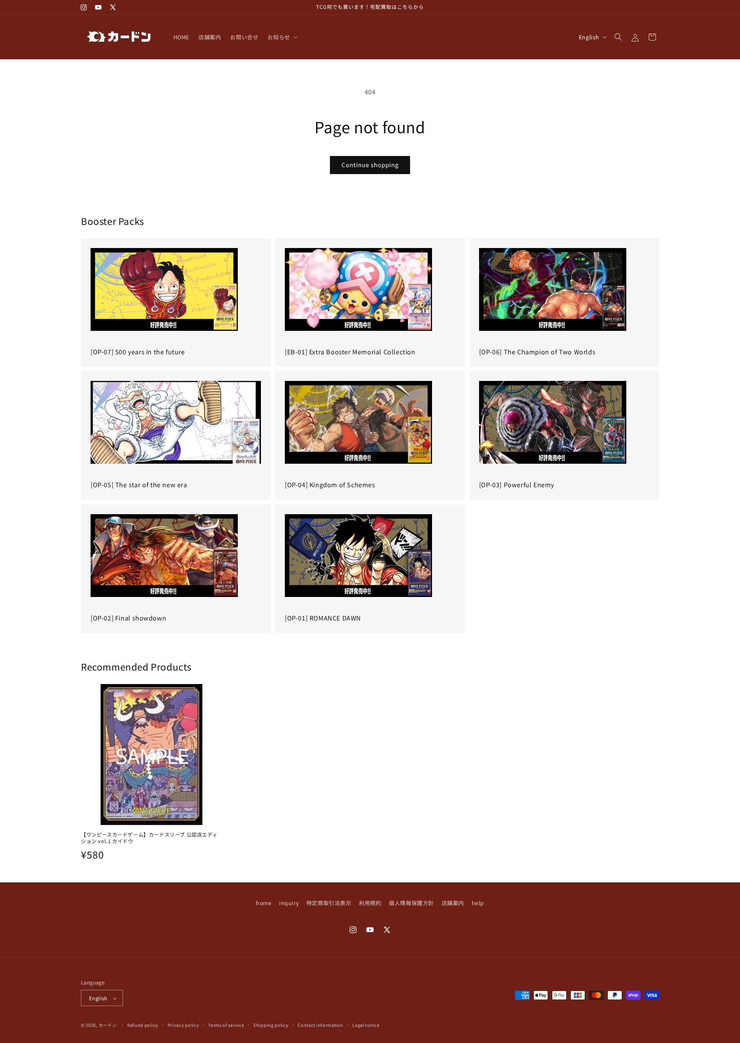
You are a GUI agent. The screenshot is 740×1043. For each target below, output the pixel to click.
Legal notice (365, 1025)
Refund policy (142, 1025)
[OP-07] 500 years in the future (138, 351)
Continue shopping (370, 165)
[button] (281, 37)
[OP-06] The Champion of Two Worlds (537, 351)
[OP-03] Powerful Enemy (516, 484)
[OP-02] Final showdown (128, 617)
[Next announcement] (482, 7)
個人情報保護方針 (411, 903)
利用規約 (370, 903)
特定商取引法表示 (329, 903)
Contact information (320, 1025)
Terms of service (226, 1025)
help (478, 903)
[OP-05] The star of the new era (139, 484)
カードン (108, 1025)
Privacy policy (183, 1025)
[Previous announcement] (257, 7)
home (263, 903)
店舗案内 (453, 903)
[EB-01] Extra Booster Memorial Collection (350, 351)
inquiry (289, 903)
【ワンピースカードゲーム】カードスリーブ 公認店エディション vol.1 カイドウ (149, 838)
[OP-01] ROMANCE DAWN (323, 617)
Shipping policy (271, 1025)
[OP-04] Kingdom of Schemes (330, 484)
